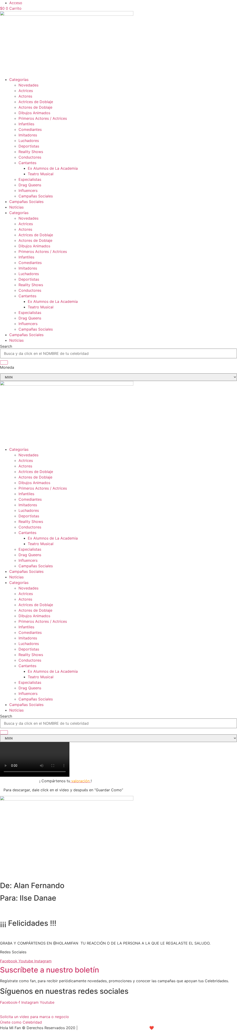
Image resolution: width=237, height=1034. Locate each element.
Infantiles (26, 124)
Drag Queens (30, 185)
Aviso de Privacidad (96, 1027)
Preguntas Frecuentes (19, 1008)
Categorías (18, 79)
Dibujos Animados (34, 112)
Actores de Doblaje (35, 107)
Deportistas (29, 146)
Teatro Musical (40, 174)
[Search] (4, 362)
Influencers (28, 190)
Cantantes (27, 162)
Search (6, 346)
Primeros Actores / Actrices (43, 118)
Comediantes (30, 129)
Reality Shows (31, 151)
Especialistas (30, 179)
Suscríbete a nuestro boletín (49, 969)
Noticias (16, 207)
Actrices (26, 90)
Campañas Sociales (36, 196)
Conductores (30, 157)
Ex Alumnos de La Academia (53, 168)
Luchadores (29, 140)
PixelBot (169, 1027)
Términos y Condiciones (65, 1008)
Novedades (28, 85)
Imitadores (28, 135)
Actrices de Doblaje (36, 101)
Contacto (98, 1008)
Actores (25, 96)
